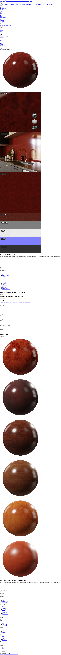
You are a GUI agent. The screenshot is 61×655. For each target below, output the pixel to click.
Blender (1, 11)
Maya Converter (4, 632)
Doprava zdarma (3, 8)
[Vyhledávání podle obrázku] (1, 34)
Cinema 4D (2, 14)
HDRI (1, 31)
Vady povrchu (41, 4)
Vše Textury (2, 4)
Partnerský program (5, 637)
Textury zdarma (4, 624)
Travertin (47, 4)
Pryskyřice (3, 284)
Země (18, 4)
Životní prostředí (6, 7)
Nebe (11, 7)
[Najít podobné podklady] (1, 91)
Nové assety (2, 9)
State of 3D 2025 (4, 640)
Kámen (38, 4)
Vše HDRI (2, 7)
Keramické (13, 4)
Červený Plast (4, 283)
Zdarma (23, 4)
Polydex (3, 633)
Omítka (34, 4)
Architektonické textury (5, 275)
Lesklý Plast (4, 281)
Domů (1, 47)
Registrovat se (4, 643)
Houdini (1, 17)
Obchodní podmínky (3, 654)
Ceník (1, 19)
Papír (32, 4)
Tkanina (20, 4)
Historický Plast (4, 611)
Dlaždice (44, 4)
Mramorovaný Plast (5, 285)
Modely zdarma (4, 625)
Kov (28, 4)
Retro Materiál (4, 287)
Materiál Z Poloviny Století (6, 289)
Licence (16, 654)
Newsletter (3, 639)
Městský (50, 4)
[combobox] (30, 33)
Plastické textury (4, 276)
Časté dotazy (4, 647)
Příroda (30, 4)
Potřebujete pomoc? (3, 22)
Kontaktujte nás (4, 648)
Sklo (24, 4)
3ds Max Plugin (4, 630)
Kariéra (3, 638)
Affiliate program (2, 21)
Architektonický (6, 4)
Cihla (11, 4)
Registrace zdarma (3, 619)
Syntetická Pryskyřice (5, 288)
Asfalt (10, 4)
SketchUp (3, 17)
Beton (16, 4)
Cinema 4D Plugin (4, 631)
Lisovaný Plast (4, 282)
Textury (1, 29)
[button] (30, 2)
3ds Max (1, 13)
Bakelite (3, 615)
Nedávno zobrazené (3, 20)
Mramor (26, 4)
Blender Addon (4, 629)
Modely (1, 30)
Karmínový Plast (4, 286)
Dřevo (52, 4)
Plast (36, 4)
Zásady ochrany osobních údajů (10, 654)
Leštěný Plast (4, 607)
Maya (1, 16)
